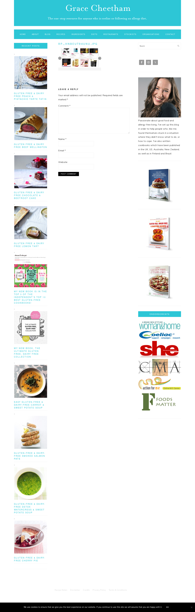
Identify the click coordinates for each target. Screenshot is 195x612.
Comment (64, 105)
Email (62, 150)
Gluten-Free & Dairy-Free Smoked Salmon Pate (29, 456)
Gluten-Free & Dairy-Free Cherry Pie (29, 559)
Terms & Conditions (118, 590)
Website (63, 162)
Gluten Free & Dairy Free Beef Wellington (30, 145)
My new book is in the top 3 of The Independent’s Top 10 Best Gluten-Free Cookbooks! (30, 297)
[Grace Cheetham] (97, 27)
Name (62, 139)
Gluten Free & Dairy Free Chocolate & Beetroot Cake (29, 195)
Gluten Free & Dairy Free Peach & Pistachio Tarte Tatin (30, 96)
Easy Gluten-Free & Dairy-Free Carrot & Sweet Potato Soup (29, 404)
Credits (86, 590)
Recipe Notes (61, 590)
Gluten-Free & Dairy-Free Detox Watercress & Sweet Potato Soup (29, 508)
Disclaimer (75, 590)
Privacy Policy (99, 590)
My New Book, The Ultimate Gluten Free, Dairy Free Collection (27, 352)
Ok (167, 607)
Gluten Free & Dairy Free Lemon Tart (29, 245)
